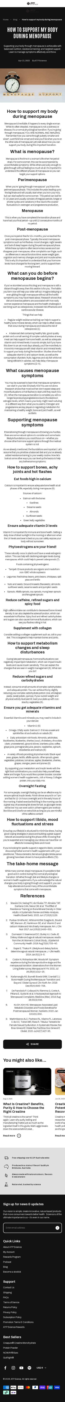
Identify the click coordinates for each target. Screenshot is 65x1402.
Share (35, 1044)
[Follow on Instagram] (13, 1368)
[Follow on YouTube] (21, 1368)
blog (15, 20)
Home (6, 20)
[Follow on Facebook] (5, 1368)
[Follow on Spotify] (29, 1368)
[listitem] (32, 3)
